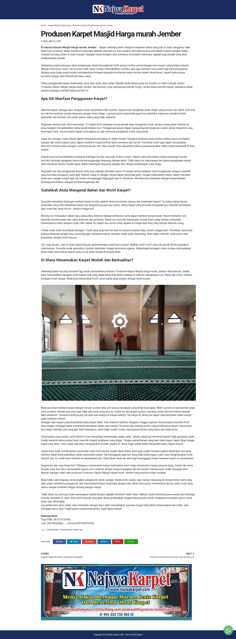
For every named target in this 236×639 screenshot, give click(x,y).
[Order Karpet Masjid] (116, 619)
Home (43, 25)
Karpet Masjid (53, 530)
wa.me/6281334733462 (80, 523)
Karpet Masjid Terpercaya (59, 25)
